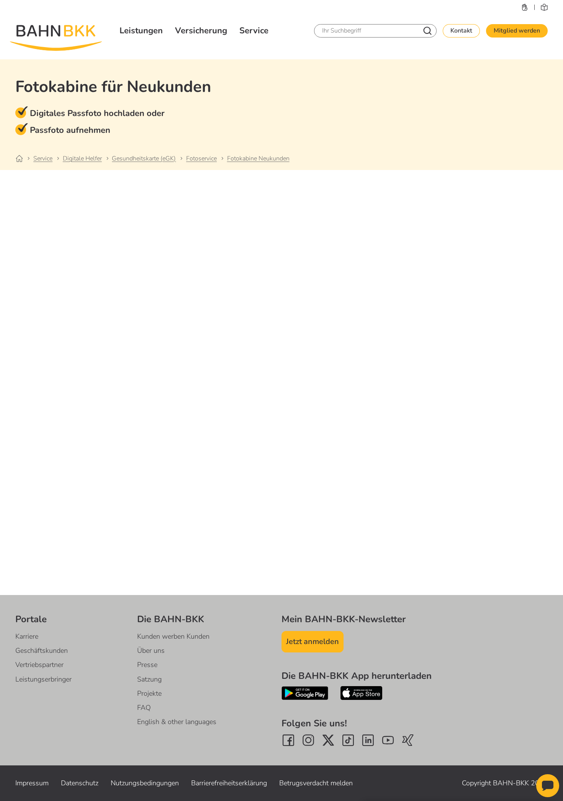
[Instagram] (308, 740)
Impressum (32, 783)
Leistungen (141, 30)
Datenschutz (79, 783)
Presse (147, 664)
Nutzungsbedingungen (145, 783)
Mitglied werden (517, 30)
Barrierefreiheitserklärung (229, 783)
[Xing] (408, 740)
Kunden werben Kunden (173, 636)
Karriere (26, 636)
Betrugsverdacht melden (316, 783)
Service (253, 30)
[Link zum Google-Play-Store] (305, 693)
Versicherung (201, 30)
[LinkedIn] (368, 740)
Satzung (149, 679)
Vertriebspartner (39, 664)
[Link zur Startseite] (23, 159)
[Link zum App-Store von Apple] (361, 693)
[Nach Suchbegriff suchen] (427, 31)
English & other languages (176, 721)
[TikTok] (348, 740)
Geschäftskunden (41, 650)
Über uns (151, 650)
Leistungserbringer (43, 679)
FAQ (144, 707)
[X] (328, 740)
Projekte (149, 693)
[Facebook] (288, 740)
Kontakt (461, 30)
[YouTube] (388, 740)
